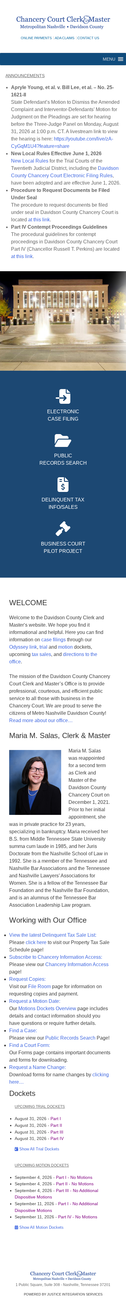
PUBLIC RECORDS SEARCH (63, 459)
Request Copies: (27, 979)
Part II (56, 1125)
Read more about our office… (41, 720)
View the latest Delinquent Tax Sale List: (52, 935)
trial (43, 647)
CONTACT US (88, 38)
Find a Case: (23, 1030)
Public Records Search (70, 1037)
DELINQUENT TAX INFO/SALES (63, 503)
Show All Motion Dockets (41, 1227)
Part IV (57, 1138)
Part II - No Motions (75, 1183)
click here (36, 942)
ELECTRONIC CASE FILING (63, 415)
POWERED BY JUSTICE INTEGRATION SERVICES (63, 1294)
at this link (39, 219)
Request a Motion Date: (34, 1001)
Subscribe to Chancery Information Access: (55, 957)
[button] (109, 59)
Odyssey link (23, 647)
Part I (55, 1118)
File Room (39, 986)
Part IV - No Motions (77, 1216)
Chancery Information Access (77, 964)
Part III (56, 1132)
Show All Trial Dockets (38, 1149)
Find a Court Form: (29, 1045)
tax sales (41, 654)
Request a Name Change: (37, 1067)
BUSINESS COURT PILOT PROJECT (63, 547)
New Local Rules (29, 160)
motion (65, 647)
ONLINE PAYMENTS (36, 38)
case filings (54, 639)
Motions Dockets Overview (47, 1008)
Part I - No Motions (74, 1177)
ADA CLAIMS (64, 38)
